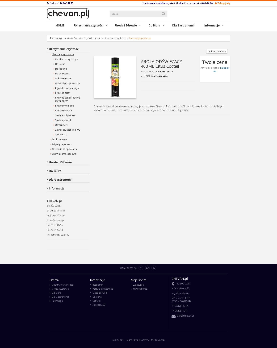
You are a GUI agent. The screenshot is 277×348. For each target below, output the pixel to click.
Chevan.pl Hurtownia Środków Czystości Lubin (76, 38)
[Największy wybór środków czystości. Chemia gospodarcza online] (68, 13)
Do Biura (154, 25)
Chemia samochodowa (64, 153)
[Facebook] (140, 268)
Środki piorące (59, 139)
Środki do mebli (63, 120)
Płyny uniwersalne (64, 105)
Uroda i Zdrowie (126, 25)
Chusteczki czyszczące (66, 59)
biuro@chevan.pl (185, 315)
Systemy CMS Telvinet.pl (153, 339)
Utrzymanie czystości (88, 25)
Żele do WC (61, 134)
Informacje (212, 25)
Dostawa (97, 296)
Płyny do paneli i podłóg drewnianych (67, 99)
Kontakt (96, 300)
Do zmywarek (62, 73)
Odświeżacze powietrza (67, 83)
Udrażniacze (61, 124)
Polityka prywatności (102, 288)
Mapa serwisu (99, 292)
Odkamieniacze (63, 78)
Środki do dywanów (65, 115)
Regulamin (97, 284)
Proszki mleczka (63, 110)
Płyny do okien (62, 92)
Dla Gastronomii (183, 25)
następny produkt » (217, 51)
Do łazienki (61, 68)
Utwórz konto (140, 288)
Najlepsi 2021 (99, 304)
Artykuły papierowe (62, 144)
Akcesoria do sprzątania (64, 148)
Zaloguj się (138, 284)
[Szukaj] (163, 14)
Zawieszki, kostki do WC (67, 129)
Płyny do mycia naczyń (67, 88)
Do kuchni (60, 63)
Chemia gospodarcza (140, 38)
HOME (60, 25)
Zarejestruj (132, 339)
